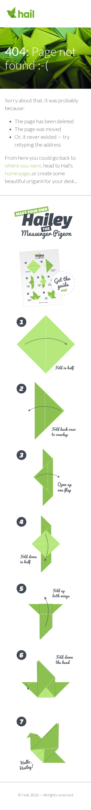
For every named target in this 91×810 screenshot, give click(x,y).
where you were (23, 165)
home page (17, 173)
